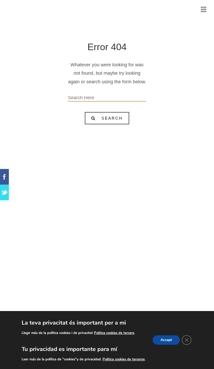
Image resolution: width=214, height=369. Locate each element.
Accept (166, 339)
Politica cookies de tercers (114, 333)
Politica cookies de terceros (124, 359)
